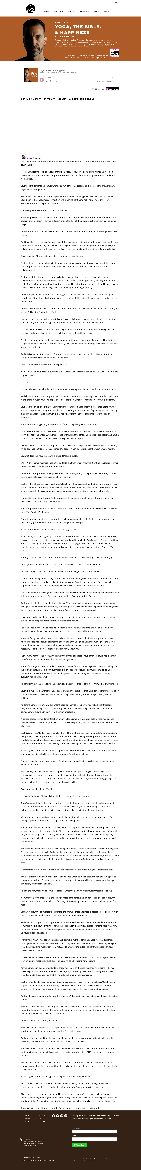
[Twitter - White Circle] (65, 1115)
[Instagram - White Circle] (61, 1115)
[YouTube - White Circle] (57, 1115)
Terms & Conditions (28, 1157)
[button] (58, 11)
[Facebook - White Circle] (53, 1115)
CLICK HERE (104, 57)
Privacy (38, 1157)
